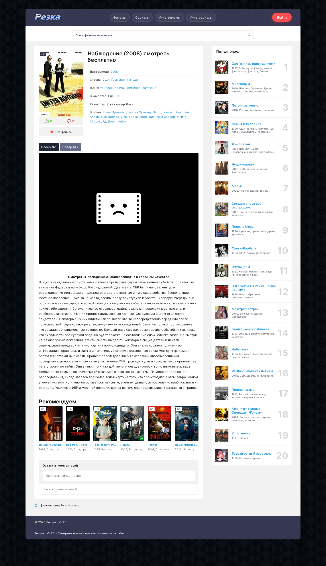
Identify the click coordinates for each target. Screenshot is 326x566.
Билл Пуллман (114, 112)
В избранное (63, 132)
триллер (106, 87)
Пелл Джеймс (163, 112)
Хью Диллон (110, 117)
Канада (132, 79)
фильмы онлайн (52, 505)
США (105, 79)
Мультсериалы (200, 17)
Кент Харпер (166, 117)
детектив (149, 87)
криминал (133, 87)
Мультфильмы (169, 17)
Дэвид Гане (129, 117)
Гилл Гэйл (147, 117)
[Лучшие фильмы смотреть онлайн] (47, 17)
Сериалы (142, 17)
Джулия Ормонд (138, 112)
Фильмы (119, 17)
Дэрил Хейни (118, 121)
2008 (114, 71)
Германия (118, 79)
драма (119, 87)
